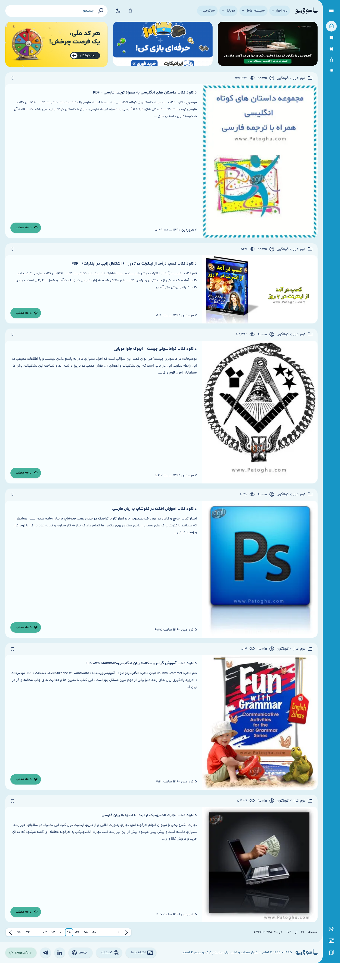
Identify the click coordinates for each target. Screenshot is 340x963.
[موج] (267, 44)
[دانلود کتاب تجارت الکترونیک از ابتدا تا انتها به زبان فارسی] (260, 864)
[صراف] (56, 44)
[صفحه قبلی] (126, 932)
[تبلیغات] (331, 929)
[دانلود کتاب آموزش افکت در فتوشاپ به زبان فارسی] (260, 569)
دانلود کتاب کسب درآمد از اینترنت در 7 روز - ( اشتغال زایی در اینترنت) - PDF (134, 264)
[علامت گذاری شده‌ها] (331, 952)
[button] (118, 932)
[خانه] (331, 26)
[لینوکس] (331, 59)
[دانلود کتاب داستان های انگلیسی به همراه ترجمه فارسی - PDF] (260, 161)
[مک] (331, 48)
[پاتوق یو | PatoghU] (306, 11)
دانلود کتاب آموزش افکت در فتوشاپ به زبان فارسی (154, 509)
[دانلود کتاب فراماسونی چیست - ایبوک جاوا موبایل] (260, 412)
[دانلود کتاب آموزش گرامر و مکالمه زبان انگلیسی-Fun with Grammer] (260, 722)
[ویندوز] (331, 37)
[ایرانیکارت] (163, 44)
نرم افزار (299, 78)
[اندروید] (331, 70)
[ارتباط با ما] (331, 940)
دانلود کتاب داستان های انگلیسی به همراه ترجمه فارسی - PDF (145, 93)
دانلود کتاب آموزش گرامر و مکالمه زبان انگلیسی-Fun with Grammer (141, 663)
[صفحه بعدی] (10, 932)
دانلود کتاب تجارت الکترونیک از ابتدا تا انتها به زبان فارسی (149, 815)
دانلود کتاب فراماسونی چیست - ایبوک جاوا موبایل (155, 349)
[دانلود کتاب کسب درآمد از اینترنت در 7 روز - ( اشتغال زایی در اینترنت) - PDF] (260, 289)
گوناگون (283, 78)
